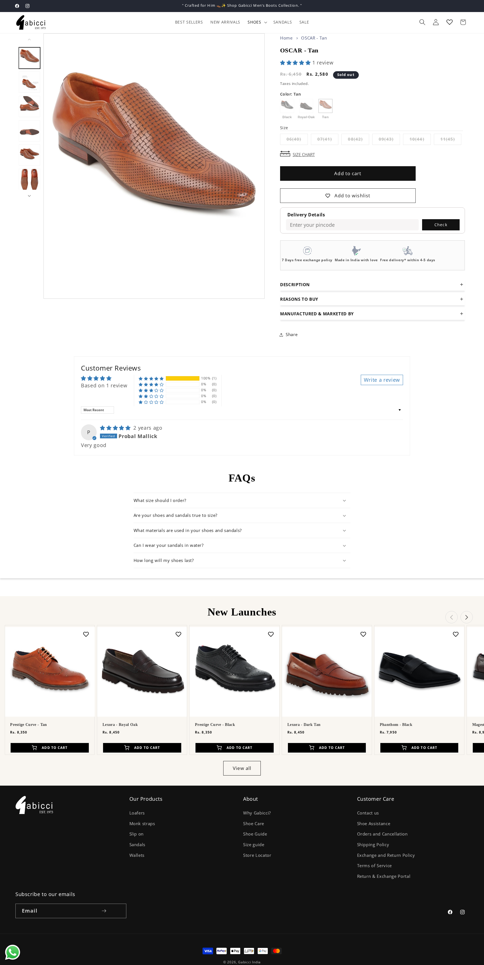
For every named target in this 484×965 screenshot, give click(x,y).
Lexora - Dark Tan (303, 725)
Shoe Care (253, 824)
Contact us (368, 813)
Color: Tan (290, 94)
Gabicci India (249, 962)
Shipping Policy (373, 845)
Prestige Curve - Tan (28, 725)
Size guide (253, 845)
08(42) (358, 140)
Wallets (137, 855)
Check (440, 224)
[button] (256, 22)
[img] (116, 427)
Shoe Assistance (373, 824)
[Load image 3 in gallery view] (29, 106)
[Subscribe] (104, 911)
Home (286, 38)
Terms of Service (374, 866)
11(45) (451, 140)
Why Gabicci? (257, 813)
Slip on (136, 834)
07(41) (328, 140)
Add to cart (347, 173)
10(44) (420, 140)
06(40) (297, 140)
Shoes (254, 22)
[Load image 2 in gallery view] (29, 82)
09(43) (389, 140)
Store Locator (257, 855)
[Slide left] (29, 39)
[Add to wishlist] (86, 634)
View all (242, 768)
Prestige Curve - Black (215, 725)
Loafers (137, 813)
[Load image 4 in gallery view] (29, 130)
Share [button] (291, 334)
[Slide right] (29, 196)
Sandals (137, 845)
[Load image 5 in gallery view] (29, 155)
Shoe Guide (255, 834)
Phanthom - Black (396, 725)
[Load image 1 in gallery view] (29, 57)
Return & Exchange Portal (384, 876)
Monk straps (142, 824)
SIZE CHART (304, 154)
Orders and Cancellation (382, 834)
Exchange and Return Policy (386, 855)
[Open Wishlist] (449, 22)
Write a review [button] (382, 379)
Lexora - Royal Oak (120, 725)
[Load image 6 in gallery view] (29, 179)
